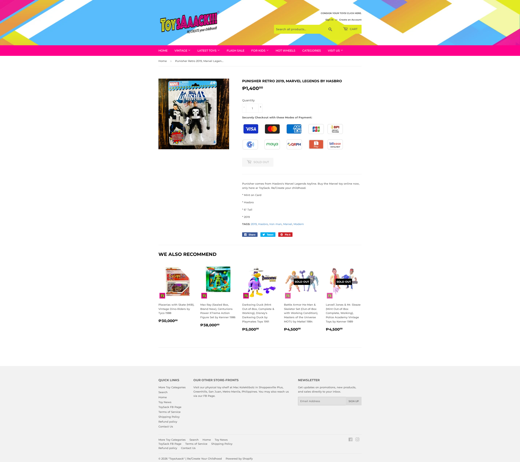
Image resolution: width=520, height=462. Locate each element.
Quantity (248, 100)
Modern (299, 224)
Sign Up (354, 401)
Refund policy (167, 421)
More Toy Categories (172, 387)
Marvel (287, 224)
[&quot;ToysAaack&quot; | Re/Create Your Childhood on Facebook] (350, 440)
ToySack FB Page (169, 407)
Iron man (275, 224)
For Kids (258, 50)
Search (163, 392)
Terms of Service (169, 411)
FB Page (209, 395)
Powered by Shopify (239, 458)
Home (163, 50)
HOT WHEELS (285, 50)
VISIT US (334, 50)
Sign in (329, 19)
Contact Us (165, 426)
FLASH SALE (235, 50)
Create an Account (350, 19)
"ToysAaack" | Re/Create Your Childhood (195, 458)
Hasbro (263, 224)
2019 (254, 224)
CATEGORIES (311, 50)
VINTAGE (181, 50)
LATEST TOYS (207, 50)
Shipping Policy (169, 416)
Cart (353, 29)
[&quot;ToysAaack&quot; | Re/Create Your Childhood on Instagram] (357, 440)
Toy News (164, 402)
